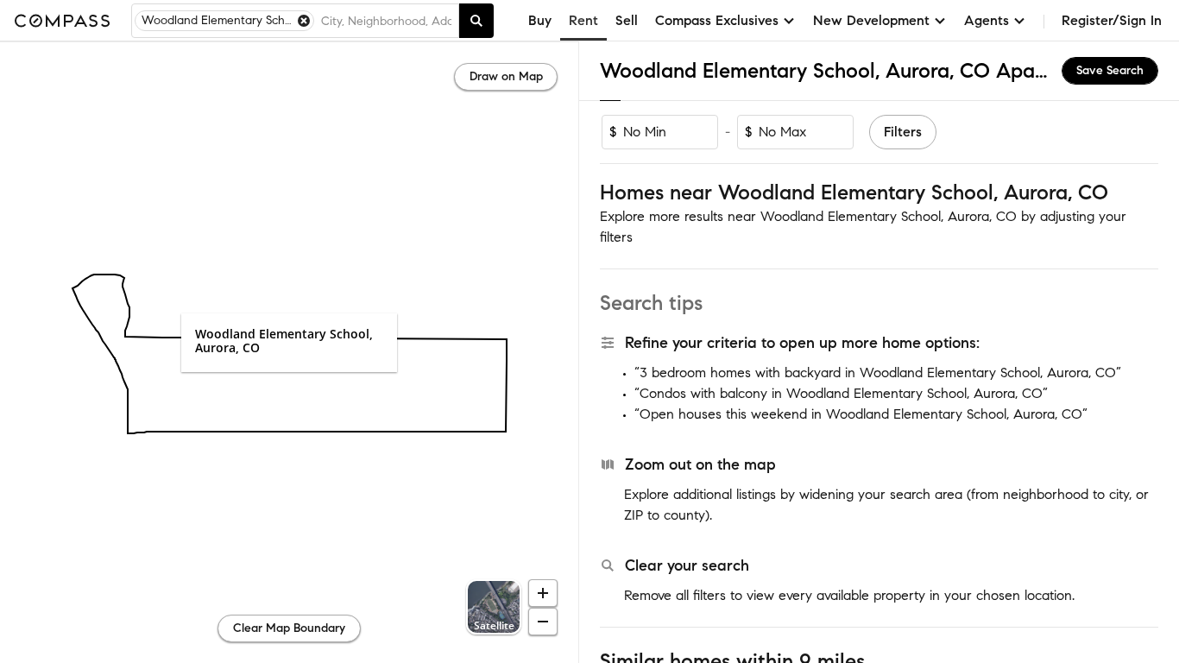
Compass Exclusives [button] (717, 20)
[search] (476, 20)
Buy (540, 20)
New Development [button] (871, 20)
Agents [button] (986, 20)
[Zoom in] (543, 593)
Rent (583, 20)
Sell (626, 20)
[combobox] (386, 20)
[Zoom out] (543, 621)
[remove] (304, 21)
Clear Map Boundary (289, 628)
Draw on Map (506, 76)
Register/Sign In (1112, 20)
